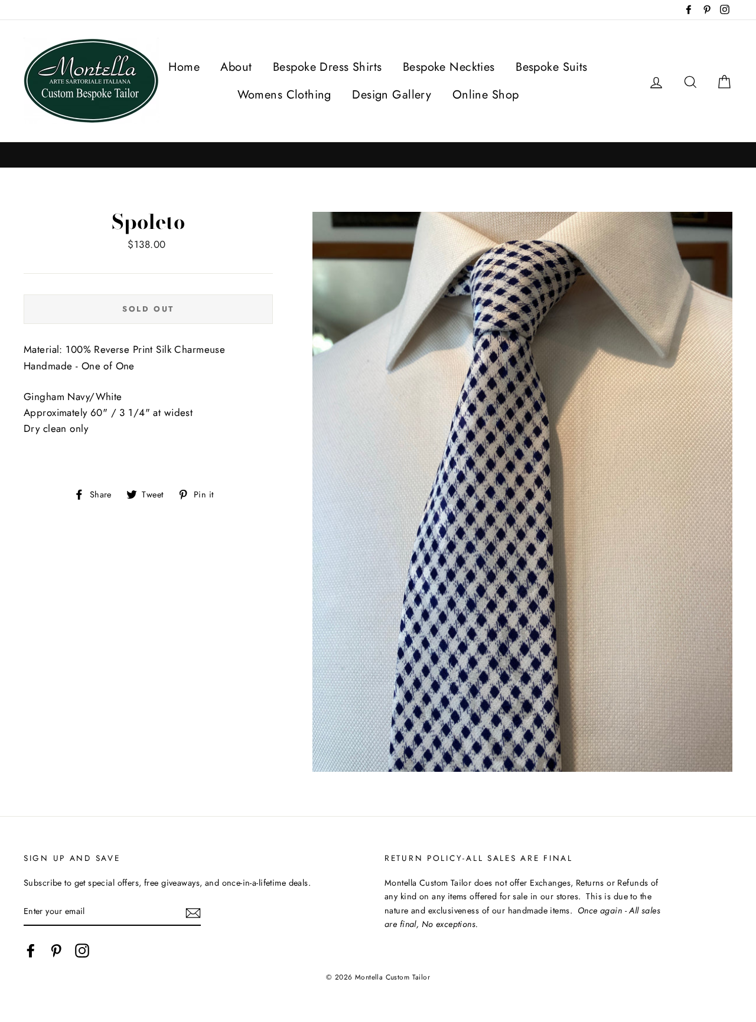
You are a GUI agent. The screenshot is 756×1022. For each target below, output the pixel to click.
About (236, 67)
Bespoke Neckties (449, 67)
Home (184, 67)
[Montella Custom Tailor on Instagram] (82, 951)
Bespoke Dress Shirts (327, 67)
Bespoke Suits (552, 67)
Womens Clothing (284, 94)
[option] (378, 155)
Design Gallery (391, 94)
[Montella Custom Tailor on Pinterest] (56, 951)
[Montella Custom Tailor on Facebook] (31, 951)
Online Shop (485, 94)
